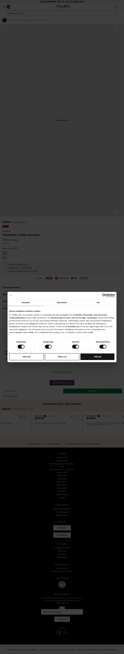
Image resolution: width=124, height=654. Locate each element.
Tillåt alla (97, 357)
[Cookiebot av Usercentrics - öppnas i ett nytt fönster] (104, 295)
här (31, 332)
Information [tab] (62, 302)
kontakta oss (74, 326)
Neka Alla (27, 357)
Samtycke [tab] (26, 302)
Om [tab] (98, 302)
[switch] (48, 347)
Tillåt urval (62, 357)
